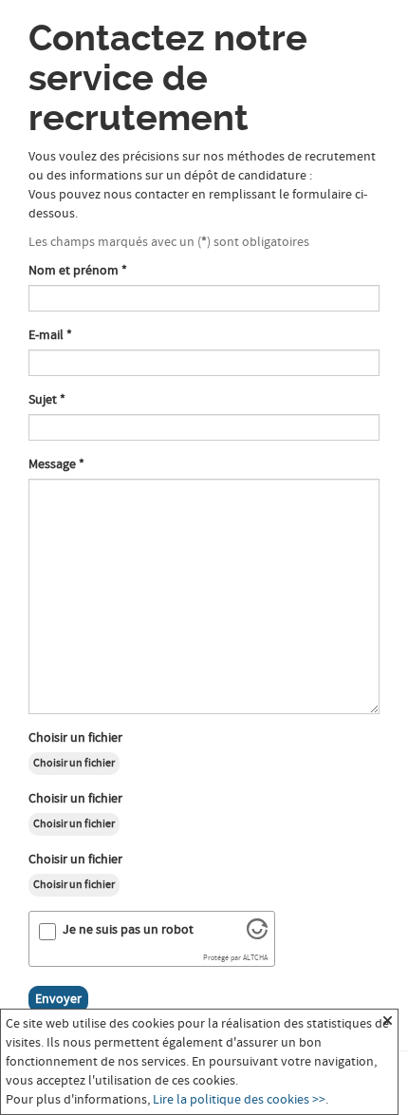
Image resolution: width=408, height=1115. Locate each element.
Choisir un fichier (75, 737)
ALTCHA (255, 958)
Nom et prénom (77, 270)
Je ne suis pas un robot (128, 929)
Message (56, 464)
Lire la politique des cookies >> (239, 1099)
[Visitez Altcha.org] (257, 935)
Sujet (46, 399)
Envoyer (58, 999)
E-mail (50, 335)
